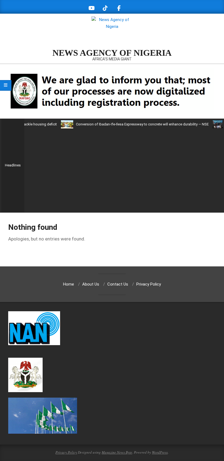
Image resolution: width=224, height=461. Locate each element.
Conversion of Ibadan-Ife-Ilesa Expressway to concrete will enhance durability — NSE (135, 124)
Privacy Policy (66, 452)
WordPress (160, 452)
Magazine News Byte (117, 452)
